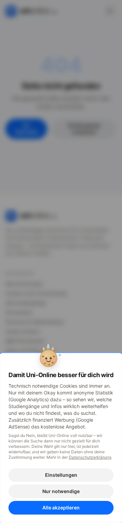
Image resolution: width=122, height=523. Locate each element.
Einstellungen (61, 475)
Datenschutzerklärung (90, 457)
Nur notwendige (61, 491)
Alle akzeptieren (61, 507)
